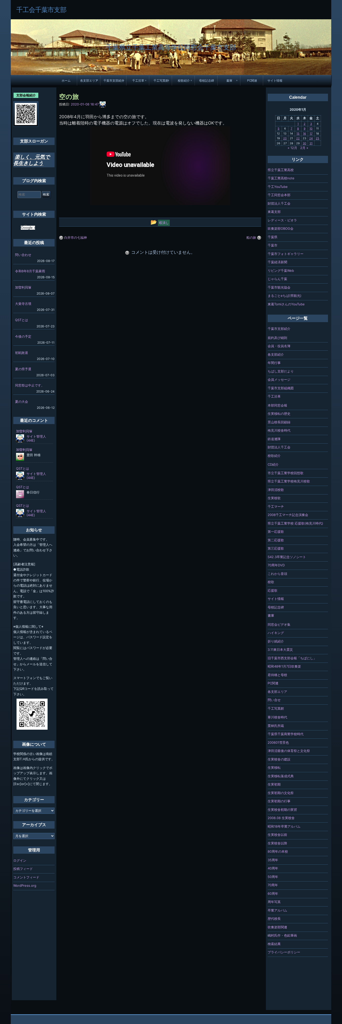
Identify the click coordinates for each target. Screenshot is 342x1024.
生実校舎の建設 (279, 759)
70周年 (273, 885)
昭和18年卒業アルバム (284, 826)
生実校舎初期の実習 (282, 810)
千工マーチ (276, 506)
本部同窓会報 (277, 405)
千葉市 (272, 245)
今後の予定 (23, 336)
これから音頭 (277, 574)
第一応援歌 (276, 532)
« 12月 (292, 148)
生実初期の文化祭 (281, 793)
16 (304, 133)
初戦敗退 (21, 353)
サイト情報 (274, 80)
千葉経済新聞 (277, 262)
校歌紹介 (184, 80)
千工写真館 (160, 80)
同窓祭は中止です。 (29, 385)
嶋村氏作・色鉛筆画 (282, 935)
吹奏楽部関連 (277, 927)
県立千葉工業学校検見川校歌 (289, 481)
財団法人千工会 (279, 203)
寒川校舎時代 (277, 717)
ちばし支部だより (281, 371)
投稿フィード (23, 869)
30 (304, 143)
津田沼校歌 (276, 490)
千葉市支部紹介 (113, 80)
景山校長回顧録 (279, 422)
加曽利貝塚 (23, 287)
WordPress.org (24, 885)
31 (310, 143)
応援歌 (272, 590)
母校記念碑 (206, 80)
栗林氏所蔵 (276, 726)
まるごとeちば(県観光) (284, 296)
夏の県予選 (23, 369)
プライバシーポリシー (284, 952)
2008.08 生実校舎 (281, 818)
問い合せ (274, 700)
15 (297, 133)
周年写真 (274, 902)
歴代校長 (274, 919)
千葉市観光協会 (279, 287)
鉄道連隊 (274, 439)
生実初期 (274, 784)
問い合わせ (23, 255)
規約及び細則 (277, 338)
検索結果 (274, 944)
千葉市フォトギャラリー (285, 254)
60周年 (273, 893)
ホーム (66, 80)
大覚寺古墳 (23, 304)
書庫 (229, 80)
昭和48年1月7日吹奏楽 (284, 666)
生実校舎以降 (277, 843)
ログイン (19, 860)
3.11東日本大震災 (280, 650)
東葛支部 (274, 212)
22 (298, 138)
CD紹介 (273, 464)
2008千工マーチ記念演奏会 (288, 515)
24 (311, 138)
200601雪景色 (278, 742)
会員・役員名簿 (279, 346)
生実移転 (274, 767)
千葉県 (272, 237)
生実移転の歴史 (279, 414)
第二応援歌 (276, 540)
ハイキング (276, 633)
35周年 (273, 860)
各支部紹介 (276, 354)
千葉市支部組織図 (281, 388)
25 (317, 138)
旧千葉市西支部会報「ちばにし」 (292, 658)
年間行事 (274, 363)
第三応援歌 (276, 548)
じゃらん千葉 (277, 279)
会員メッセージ (279, 379)
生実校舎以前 (277, 835)
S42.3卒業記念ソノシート (287, 557)
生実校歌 (274, 498)
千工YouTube (278, 187)
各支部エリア (89, 80)
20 (285, 138)
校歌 (271, 582)
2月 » (304, 148)
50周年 (273, 877)
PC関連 (252, 80)
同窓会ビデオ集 (279, 624)
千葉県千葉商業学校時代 (285, 734)
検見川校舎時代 (279, 430)
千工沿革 (138, 80)
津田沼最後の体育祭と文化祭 (289, 751)
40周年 (273, 868)
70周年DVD (276, 565)
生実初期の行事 (279, 801)
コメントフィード (26, 877)
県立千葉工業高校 (281, 170)
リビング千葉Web (281, 271)
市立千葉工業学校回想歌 (285, 473)
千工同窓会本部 (279, 195)
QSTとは (21, 320)
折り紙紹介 (276, 641)
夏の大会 (21, 402)
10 (310, 128)
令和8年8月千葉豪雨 (30, 271)
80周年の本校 (278, 851)
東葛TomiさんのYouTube (286, 304)
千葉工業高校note (281, 178)
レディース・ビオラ (282, 220)
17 (311, 133)
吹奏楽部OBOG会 (280, 228)
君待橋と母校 (277, 675)
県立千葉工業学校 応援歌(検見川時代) (295, 523)
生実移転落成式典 (281, 776)
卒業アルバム (277, 910)
